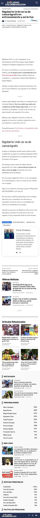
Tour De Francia (6, 8)
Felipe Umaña (17, 467)
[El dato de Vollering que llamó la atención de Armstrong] (29, 330)
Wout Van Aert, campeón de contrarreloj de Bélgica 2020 (30, 272)
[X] (15, 261)
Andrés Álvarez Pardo (19, 292)
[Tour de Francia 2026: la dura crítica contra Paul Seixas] (29, 354)
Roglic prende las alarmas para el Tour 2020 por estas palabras (10, 272)
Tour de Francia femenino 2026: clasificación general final (26, 394)
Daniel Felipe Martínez (19, 222)
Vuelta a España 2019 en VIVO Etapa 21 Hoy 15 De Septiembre (25, 473)
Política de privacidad (14, 510)
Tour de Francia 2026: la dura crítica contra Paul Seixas (29, 364)
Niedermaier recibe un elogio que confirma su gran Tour (10, 339)
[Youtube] (36, 515)
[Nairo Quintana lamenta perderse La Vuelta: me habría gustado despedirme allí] (7, 384)
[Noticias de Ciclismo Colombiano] (15, 3)
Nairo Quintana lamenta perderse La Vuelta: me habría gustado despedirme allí (25, 384)
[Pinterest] (20, 261)
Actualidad (16, 282)
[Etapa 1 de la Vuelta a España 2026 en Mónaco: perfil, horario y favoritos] (6, 300)
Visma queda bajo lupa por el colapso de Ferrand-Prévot (10, 364)
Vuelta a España (18, 447)
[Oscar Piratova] (3, 21)
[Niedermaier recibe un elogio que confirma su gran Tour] (10, 330)
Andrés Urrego (17, 476)
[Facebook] (11, 261)
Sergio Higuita (6, 225)
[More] (29, 261)
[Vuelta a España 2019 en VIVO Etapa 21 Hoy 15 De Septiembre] (7, 474)
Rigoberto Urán (31, 222)
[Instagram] (20, 252)
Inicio (3, 25)
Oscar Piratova (11, 21)
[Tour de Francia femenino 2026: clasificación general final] (7, 394)
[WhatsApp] (25, 261)
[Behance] (16, 252)
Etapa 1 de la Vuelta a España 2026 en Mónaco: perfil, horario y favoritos (25, 301)
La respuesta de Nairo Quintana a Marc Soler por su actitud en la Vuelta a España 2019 (25, 451)
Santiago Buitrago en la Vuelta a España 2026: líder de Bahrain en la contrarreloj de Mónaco (24, 288)
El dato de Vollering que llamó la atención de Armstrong (29, 339)
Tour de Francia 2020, (9, 75)
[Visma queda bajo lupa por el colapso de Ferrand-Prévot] (10, 354)
